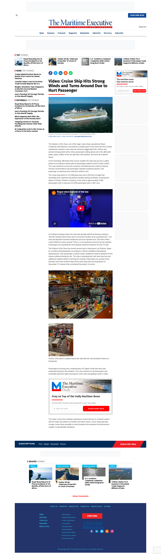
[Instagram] (112, 531)
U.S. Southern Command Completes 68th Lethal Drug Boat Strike (100, 61)
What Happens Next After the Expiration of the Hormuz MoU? (28, 117)
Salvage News (67, 526)
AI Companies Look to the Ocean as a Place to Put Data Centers (29, 130)
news (42, 33)
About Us (54, 506)
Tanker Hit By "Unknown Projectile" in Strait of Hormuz (68, 61)
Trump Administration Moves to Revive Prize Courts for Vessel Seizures (28, 76)
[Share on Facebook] (50, 73)
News (41, 514)
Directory (108, 33)
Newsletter (84, 33)
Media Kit (142, 27)
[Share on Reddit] (66, 73)
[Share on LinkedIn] (61, 73)
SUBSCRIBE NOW (137, 15)
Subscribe (119, 33)
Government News (69, 532)
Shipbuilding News (69, 517)
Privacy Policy (96, 506)
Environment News (69, 535)
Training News (67, 529)
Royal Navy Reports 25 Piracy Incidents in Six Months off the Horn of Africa (33, 62)
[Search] (17, 16)
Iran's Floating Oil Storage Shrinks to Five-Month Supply (29, 95)
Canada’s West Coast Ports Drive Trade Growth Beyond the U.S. (28, 83)
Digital (46, 444)
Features (50, 33)
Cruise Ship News (68, 520)
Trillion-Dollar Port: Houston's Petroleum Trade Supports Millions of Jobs (134, 61)
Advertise (97, 33)
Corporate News (68, 538)
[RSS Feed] (107, 531)
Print (40, 444)
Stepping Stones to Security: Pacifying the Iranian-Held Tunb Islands (28, 124)
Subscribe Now (96, 409)
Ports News (66, 523)
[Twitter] (102, 531)
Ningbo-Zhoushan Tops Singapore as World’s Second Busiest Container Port (29, 89)
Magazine (73, 33)
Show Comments (80, 496)
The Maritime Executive (83, 136)
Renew (63, 444)
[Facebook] (91, 531)
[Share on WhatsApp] (71, 73)
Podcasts (61, 33)
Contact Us (84, 506)
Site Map (107, 506)
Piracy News (66, 514)
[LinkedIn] (96, 531)
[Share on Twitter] (56, 73)
